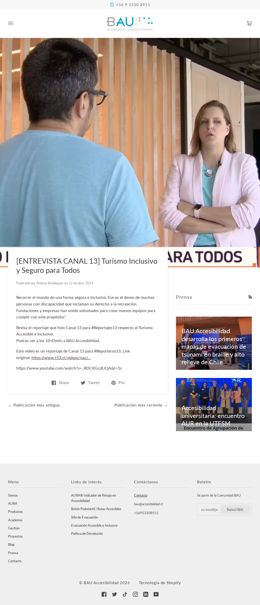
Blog (11, 544)
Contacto (14, 561)
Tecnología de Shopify (160, 582)
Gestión (14, 528)
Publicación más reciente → (141, 405)
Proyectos (15, 536)
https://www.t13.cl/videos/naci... (61, 357)
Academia (15, 520)
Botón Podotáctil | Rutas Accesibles (96, 509)
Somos (13, 495)
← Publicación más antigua (34, 405)
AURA (12, 503)
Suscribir (235, 509)
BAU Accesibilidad (101, 582)
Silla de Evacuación (84, 517)
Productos (15, 512)
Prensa (13, 553)
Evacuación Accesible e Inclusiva (94, 525)
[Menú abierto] (15, 23)
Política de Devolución (87, 533)
